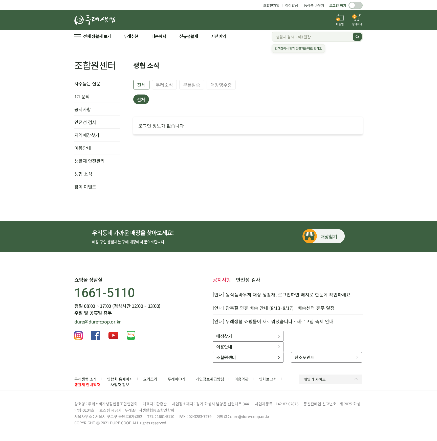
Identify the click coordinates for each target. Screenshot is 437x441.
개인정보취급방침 (210, 379)
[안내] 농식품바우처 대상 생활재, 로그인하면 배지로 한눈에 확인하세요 (282, 294)
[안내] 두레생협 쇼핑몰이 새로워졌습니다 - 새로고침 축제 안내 (273, 321)
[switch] (355, 5)
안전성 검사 (85, 122)
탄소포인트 (304, 357)
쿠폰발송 (191, 84)
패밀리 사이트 (314, 379)
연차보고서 (268, 379)
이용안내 (82, 148)
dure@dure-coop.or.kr (97, 321)
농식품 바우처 (314, 5)
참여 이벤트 (85, 186)
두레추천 (130, 36)
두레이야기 (176, 379)
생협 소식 (83, 173)
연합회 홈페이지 (120, 379)
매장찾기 (224, 336)
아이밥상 (291, 5)
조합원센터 (95, 64)
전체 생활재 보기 (97, 36)
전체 (141, 84)
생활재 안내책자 (87, 384)
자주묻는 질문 (87, 83)
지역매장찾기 (86, 135)
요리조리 (150, 379)
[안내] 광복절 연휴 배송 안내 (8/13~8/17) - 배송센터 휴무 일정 (274, 308)
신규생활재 (188, 36)
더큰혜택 (158, 36)
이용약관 (241, 379)
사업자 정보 (120, 384)
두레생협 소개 (85, 379)
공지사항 (82, 109)
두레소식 (164, 84)
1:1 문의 (82, 96)
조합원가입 (271, 5)
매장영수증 (221, 84)
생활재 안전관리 (89, 160)
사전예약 (218, 36)
